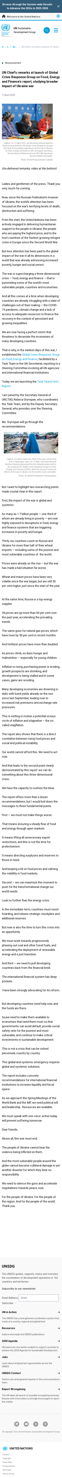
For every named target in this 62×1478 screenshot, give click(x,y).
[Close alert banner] (58, 6)
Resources (8, 1328)
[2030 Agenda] (59, 1341)
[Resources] (59, 1328)
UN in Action (9, 1312)
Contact (6, 1454)
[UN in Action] (59, 1312)
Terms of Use (8, 1474)
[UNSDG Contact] (59, 1373)
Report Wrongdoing (13, 1389)
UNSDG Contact (11, 1373)
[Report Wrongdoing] (59, 1389)
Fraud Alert (7, 1462)
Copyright (7, 1458)
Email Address (10, 1297)
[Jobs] (59, 1357)
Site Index (7, 1470)
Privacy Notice (9, 1466)
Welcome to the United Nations (23, 16)
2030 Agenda (9, 1341)
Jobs (5, 1357)
